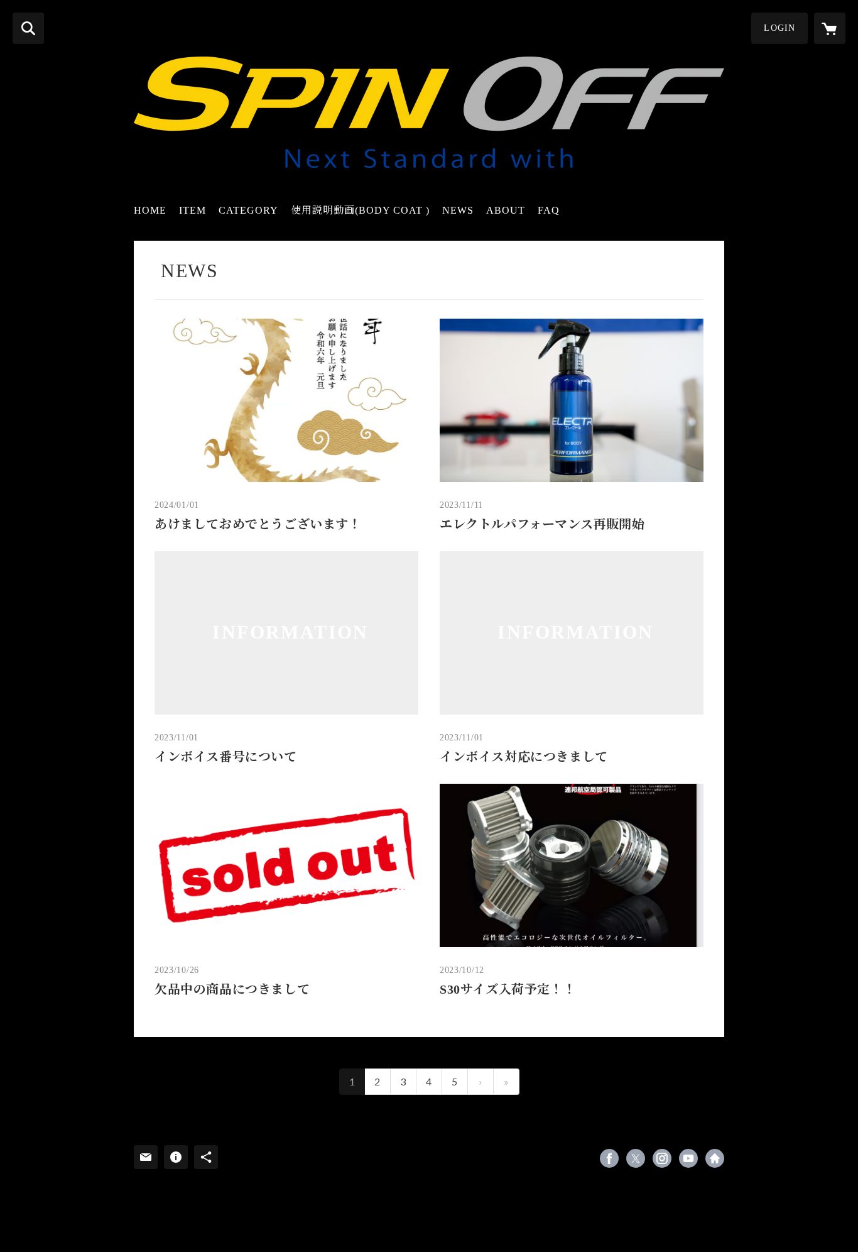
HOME (150, 210)
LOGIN (779, 28)
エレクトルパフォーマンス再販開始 (542, 524)
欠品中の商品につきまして (232, 989)
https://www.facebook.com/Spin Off (609, 1158)
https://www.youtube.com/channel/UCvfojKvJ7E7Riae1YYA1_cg (688, 1158)
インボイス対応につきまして (524, 757)
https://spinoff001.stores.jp (714, 1158)
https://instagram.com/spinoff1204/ (662, 1158)
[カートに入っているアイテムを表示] (829, 28)
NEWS (458, 210)
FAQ (549, 210)
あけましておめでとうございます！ (258, 524)
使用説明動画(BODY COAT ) (360, 210)
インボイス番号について (226, 757)
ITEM (192, 210)
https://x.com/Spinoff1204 (635, 1158)
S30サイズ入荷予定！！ (508, 989)
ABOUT (505, 210)
